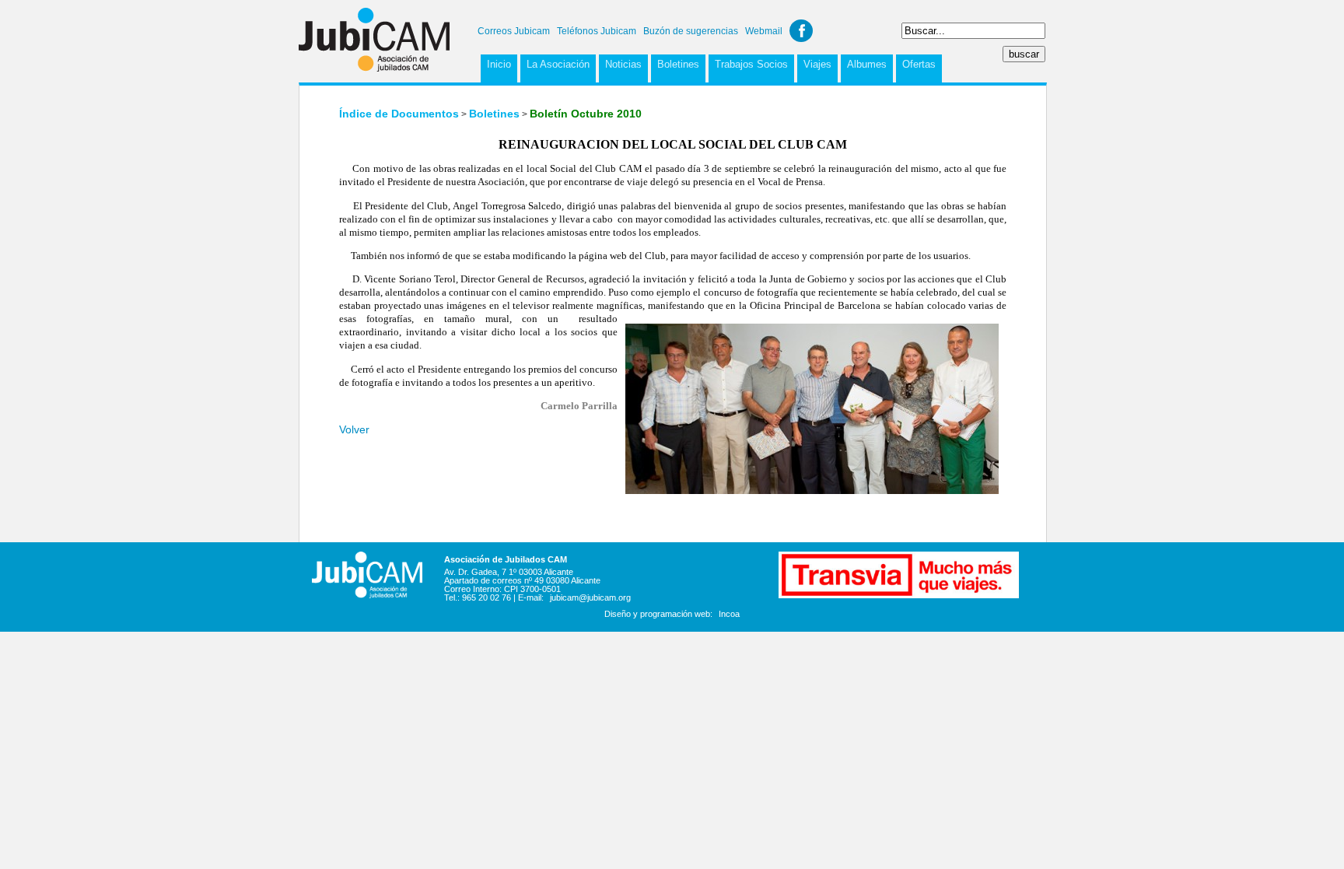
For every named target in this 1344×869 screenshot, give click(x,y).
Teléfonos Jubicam (596, 31)
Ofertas (919, 64)
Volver (354, 429)
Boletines (678, 64)
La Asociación (558, 64)
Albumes (867, 64)
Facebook (801, 30)
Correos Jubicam (514, 31)
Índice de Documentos (399, 113)
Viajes (817, 64)
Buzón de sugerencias (690, 31)
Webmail (763, 31)
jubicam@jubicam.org (590, 597)
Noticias (623, 64)
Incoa (729, 613)
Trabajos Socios (751, 64)
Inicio (499, 64)
